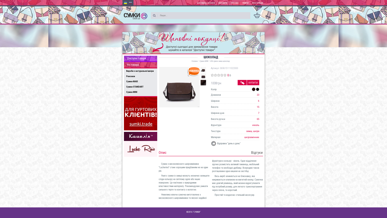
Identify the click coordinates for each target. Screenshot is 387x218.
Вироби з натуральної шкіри (140, 71)
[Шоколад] (253, 89)
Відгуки (257, 152)
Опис (162, 152)
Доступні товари (136, 58)
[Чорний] (257, 89)
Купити (253, 82)
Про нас (235, 3)
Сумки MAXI (132, 81)
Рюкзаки (130, 76)
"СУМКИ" (197, 212)
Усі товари (133, 64)
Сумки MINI (131, 92)
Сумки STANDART (134, 86)
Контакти (223, 3)
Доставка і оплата (206, 3)
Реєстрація (257, 3)
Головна (195, 61)
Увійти (245, 3)
